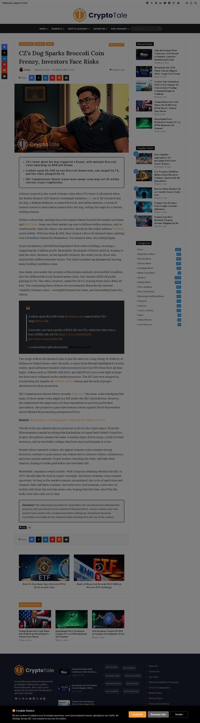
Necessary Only (158, 714)
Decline (179, 714)
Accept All (137, 714)
